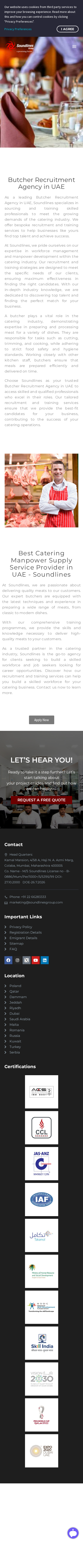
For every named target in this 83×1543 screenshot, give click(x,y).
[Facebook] (8, 960)
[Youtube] (36, 960)
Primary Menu (74, 46)
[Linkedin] (45, 960)
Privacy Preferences (18, 29)
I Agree (67, 29)
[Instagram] (17, 960)
